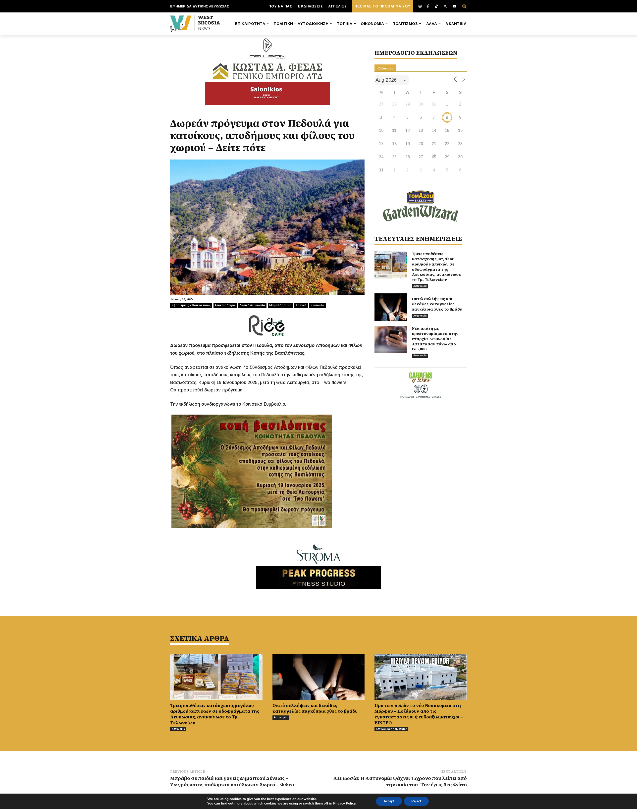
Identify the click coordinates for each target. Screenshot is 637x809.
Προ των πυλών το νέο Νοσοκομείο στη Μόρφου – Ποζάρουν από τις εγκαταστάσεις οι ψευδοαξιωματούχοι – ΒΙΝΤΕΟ (418, 714)
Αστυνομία (419, 286)
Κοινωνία (317, 305)
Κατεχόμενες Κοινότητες (391, 729)
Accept (388, 801)
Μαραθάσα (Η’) (280, 305)
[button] (464, 6)
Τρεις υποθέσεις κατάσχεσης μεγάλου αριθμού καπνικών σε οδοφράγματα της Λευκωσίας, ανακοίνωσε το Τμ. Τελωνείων (436, 266)
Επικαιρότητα (225, 305)
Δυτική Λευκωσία (252, 305)
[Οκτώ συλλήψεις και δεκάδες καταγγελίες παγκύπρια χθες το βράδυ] (390, 307)
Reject (416, 801)
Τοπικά (301, 305)
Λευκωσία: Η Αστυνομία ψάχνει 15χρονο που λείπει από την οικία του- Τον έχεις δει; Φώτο (400, 781)
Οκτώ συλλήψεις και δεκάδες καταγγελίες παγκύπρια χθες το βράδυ (437, 304)
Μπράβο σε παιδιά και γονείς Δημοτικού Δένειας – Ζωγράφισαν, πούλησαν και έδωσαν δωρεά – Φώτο (232, 781)
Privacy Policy (344, 803)
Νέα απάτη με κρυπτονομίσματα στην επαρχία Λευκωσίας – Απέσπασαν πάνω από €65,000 (435, 338)
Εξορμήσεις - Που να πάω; (191, 305)
